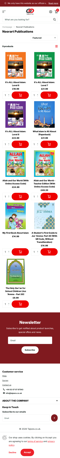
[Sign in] (50, 11)
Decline (12, 452)
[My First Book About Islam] (15, 216)
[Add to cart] (20, 95)
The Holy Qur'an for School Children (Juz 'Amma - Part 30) (15, 291)
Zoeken (54, 19)
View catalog (4, 12)
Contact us (6, 385)
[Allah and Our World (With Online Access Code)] (15, 163)
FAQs (4, 376)
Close (30, 401)
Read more (53, 3)
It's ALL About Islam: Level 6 (15, 84)
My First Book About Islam (15, 233)
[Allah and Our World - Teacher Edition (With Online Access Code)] (44, 163)
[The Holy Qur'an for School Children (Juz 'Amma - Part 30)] (15, 271)
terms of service (35, 441)
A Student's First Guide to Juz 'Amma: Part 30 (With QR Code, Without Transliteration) (44, 237)
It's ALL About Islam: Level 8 (15, 133)
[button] (9, 92)
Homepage (7, 27)
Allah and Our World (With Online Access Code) (15, 182)
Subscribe (30, 350)
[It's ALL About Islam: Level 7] (44, 65)
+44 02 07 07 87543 (14, 389)
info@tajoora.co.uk (14, 393)
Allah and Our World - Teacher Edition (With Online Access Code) (44, 183)
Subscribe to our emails (14, 411)
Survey (5, 380)
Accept (27, 452)
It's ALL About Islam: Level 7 (44, 84)
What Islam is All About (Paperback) (44, 133)
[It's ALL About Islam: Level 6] (15, 65)
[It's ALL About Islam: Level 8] (15, 114)
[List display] (56, 46)
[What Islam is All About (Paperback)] (44, 114)
